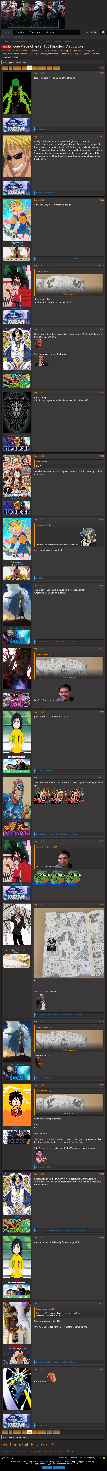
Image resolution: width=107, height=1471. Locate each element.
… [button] (14, 67)
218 (34, 67)
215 (18, 67)
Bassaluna (17, 308)
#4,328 (101, 519)
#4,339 (101, 1303)
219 (40, 67)
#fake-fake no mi (51, 50)
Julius (17, 691)
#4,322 (101, 136)
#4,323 (101, 200)
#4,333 (101, 841)
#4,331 (101, 712)
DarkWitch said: (42, 271)
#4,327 (101, 456)
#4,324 (101, 266)
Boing (17, 179)
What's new (35, 32)
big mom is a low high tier (84, 50)
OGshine (16, 115)
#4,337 (101, 1174)
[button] (26, 32)
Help (99, 1457)
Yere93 (16, 1411)
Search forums (18, 37)
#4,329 (101, 585)
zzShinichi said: (42, 525)
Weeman (16, 820)
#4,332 (101, 778)
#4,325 (101, 329)
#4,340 (101, 1369)
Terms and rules (75, 1457)
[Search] (103, 32)
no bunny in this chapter (50, 54)
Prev (5, 67)
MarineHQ (16, 371)
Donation (19, 32)
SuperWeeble (17, 498)
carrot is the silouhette (29, 54)
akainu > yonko (66, 50)
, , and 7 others (57, 258)
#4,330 (101, 648)
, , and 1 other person (57, 641)
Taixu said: (40, 461)
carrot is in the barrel (10, 54)
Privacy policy (89, 1457)
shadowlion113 (17, 435)
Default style (9, 1457)
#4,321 (101, 73)
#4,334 (101, 904)
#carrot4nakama (35, 50)
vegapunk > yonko (82, 54)
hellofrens (7, 50)
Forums (7, 32)
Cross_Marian (17, 627)
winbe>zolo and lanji (10, 57)
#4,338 (101, 1237)
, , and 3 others (60, 1014)
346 (49, 67)
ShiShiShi (17, 1127)
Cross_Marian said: (44, 1309)
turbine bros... (67, 54)
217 (29, 67)
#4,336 (101, 1085)
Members (50, 32)
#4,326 (101, 392)
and (47, 193)
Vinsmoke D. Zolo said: (45, 847)
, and (58, 834)
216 (24, 67)
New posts (5, 37)
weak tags (95, 54)
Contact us (62, 1457)
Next (56, 67)
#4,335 (101, 1021)
